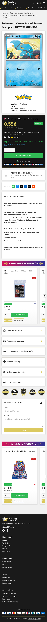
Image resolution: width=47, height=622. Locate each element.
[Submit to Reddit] (33, 186)
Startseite (5, 13)
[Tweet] (21, 186)
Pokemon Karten (16, 13)
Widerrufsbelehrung (9, 596)
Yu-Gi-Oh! (5, 543)
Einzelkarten (28, 13)
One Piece (6, 551)
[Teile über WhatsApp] (13, 186)
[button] (38, 3)
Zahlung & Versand (9, 593)
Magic (4, 548)
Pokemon (5, 540)
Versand (20, 128)
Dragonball (6, 546)
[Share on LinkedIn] (25, 186)
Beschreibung (8, 320)
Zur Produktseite (18, 320)
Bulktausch (6, 577)
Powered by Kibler (34, 619)
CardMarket (6, 562)
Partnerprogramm (8, 580)
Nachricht (7, 415)
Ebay (4, 564)
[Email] (29, 186)
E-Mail (6, 407)
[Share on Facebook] (17, 186)
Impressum (6, 599)
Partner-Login (7, 583)
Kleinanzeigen (7, 567)
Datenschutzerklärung (10, 602)
